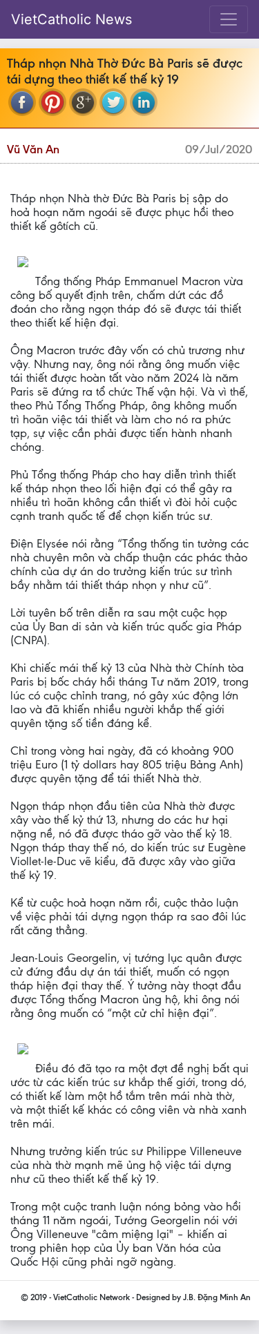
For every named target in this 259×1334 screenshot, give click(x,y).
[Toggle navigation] (228, 19)
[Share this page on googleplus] (83, 102)
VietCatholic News (71, 19)
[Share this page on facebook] (22, 102)
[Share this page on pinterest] (52, 102)
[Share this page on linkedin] (143, 102)
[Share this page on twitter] (113, 102)
